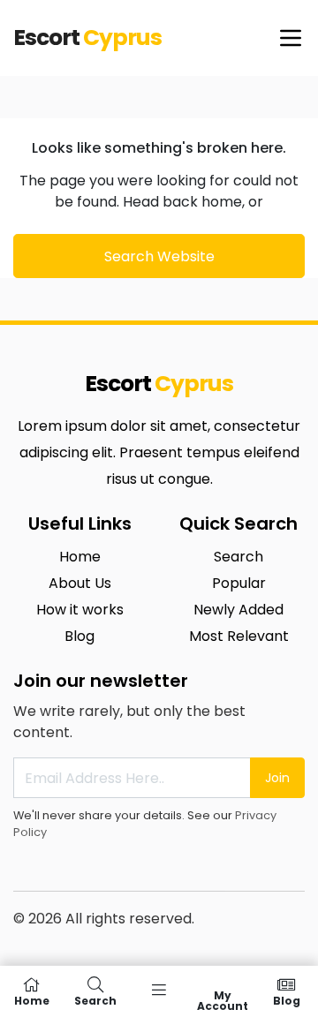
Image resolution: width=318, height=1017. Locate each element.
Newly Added (238, 609)
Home (80, 556)
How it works (80, 609)
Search (238, 556)
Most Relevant (239, 636)
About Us (80, 583)
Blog (79, 636)
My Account (222, 1000)
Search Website (159, 256)
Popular (239, 583)
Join (277, 778)
